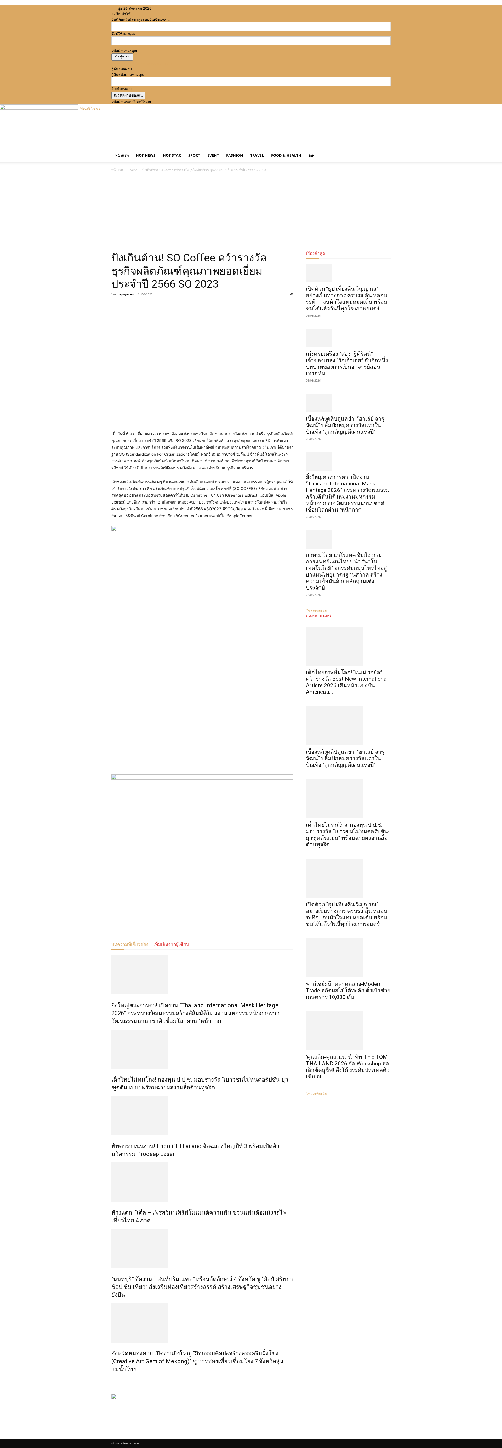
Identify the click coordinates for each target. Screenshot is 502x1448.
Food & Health (286, 155)
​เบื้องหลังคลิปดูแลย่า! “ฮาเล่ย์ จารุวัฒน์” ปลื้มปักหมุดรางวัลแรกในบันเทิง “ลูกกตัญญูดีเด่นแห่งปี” (345, 425)
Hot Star (172, 155)
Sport (194, 155)
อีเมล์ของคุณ (121, 88)
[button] (384, 150)
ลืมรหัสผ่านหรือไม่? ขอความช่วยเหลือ (141, 63)
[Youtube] (177, 8)
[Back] (186, 8)
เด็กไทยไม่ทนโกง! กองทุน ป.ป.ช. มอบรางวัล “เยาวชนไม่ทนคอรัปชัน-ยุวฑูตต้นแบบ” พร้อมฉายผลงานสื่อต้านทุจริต (348, 835)
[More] (164, 306)
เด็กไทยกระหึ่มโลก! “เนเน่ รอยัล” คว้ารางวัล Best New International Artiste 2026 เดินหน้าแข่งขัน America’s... (347, 682)
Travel (257, 155)
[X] (174, 8)
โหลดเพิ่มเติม (316, 1093)
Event (213, 155)
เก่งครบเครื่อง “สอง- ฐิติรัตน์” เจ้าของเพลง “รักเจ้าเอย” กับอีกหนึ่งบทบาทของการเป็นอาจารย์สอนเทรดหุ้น (347, 364)
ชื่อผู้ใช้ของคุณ (123, 33)
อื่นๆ (312, 155)
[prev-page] (112, 1380)
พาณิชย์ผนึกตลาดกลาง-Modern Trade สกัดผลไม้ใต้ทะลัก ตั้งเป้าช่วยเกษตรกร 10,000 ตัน (348, 990)
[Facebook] (166, 8)
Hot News (146, 155)
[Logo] (111, 146)
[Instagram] (170, 8)
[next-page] (115, 1380)
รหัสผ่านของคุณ (124, 50)
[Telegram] (152, 306)
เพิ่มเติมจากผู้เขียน (171, 944)
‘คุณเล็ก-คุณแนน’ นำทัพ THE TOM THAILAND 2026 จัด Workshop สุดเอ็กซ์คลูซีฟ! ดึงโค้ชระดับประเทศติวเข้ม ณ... (348, 1067)
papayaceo (126, 294)
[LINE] (140, 306)
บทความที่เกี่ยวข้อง (129, 944)
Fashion (234, 155)
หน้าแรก (122, 155)
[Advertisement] (251, 212)
